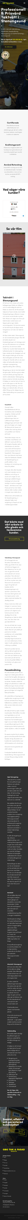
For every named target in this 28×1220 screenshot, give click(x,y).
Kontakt (5, 1165)
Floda (5, 1180)
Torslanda (6, 1190)
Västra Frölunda (7, 1196)
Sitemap (6, 1173)
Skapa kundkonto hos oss (9, 1171)
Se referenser (9, 47)
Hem (5, 1157)
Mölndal (6, 1185)
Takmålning (6, 1168)
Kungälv (6, 1182)
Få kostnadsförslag (14, 539)
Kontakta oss (11, 1131)
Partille (5, 1188)
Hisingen (6, 1193)
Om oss (5, 1162)
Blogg (5, 1160)
